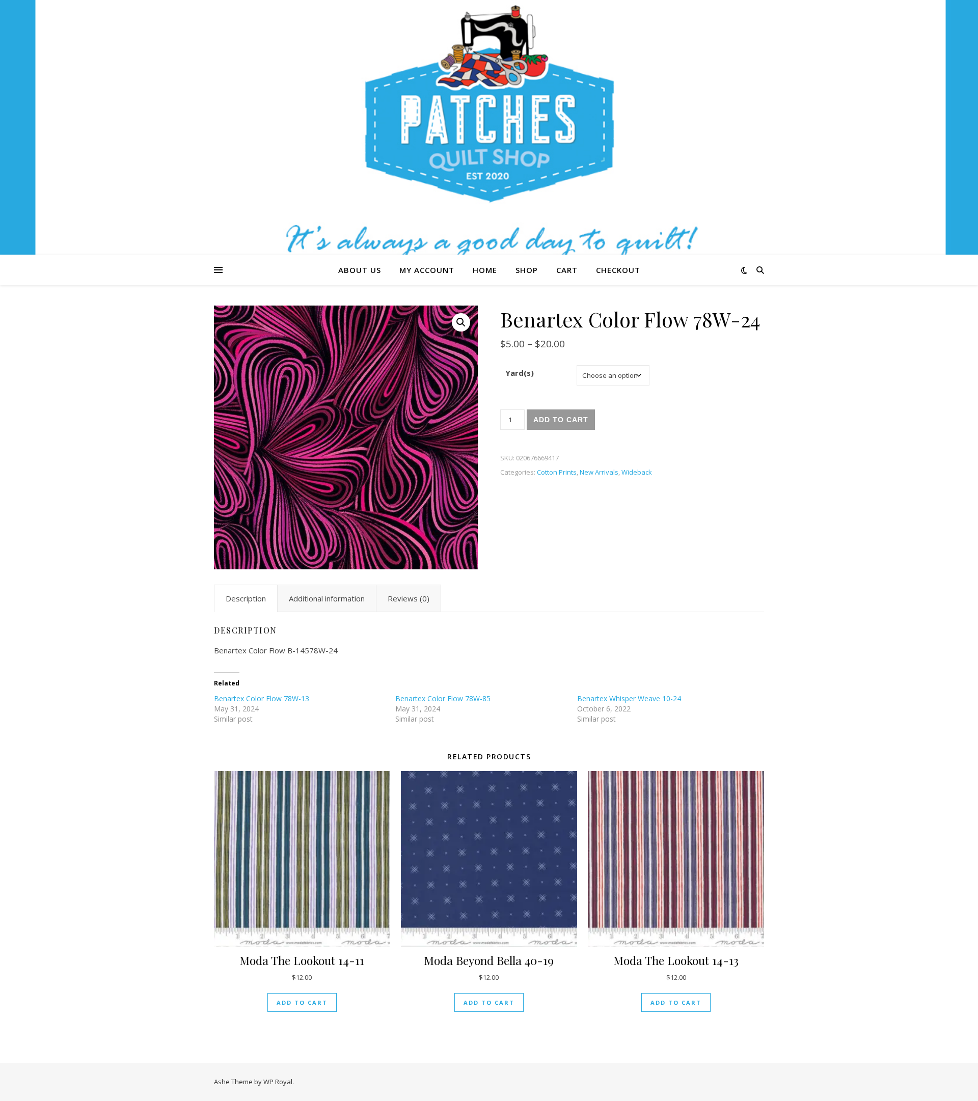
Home (485, 270)
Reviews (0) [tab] (408, 598)
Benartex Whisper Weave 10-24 (629, 698)
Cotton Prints (557, 472)
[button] (461, 322)
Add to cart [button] (302, 1002)
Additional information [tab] (327, 598)
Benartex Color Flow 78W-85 (443, 698)
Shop (526, 270)
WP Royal (277, 1081)
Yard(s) (519, 373)
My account (426, 270)
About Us (359, 270)
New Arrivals (599, 472)
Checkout (618, 270)
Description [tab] (246, 598)
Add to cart (560, 420)
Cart (567, 270)
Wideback (636, 472)
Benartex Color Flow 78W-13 (261, 698)
